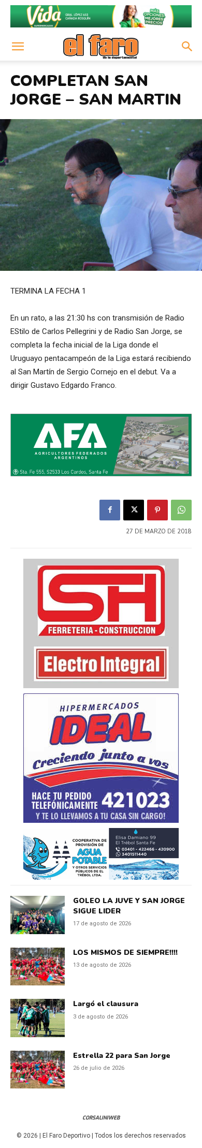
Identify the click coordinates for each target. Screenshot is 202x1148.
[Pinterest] (157, 510)
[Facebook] (109, 510)
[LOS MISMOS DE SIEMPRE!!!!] (37, 967)
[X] (133, 510)
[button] (17, 47)
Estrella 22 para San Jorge (121, 1055)
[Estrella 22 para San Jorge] (37, 1070)
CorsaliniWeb (101, 1117)
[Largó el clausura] (37, 1018)
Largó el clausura (105, 1004)
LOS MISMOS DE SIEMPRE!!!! (125, 952)
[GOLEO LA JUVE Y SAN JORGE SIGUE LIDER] (37, 915)
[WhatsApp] (181, 510)
